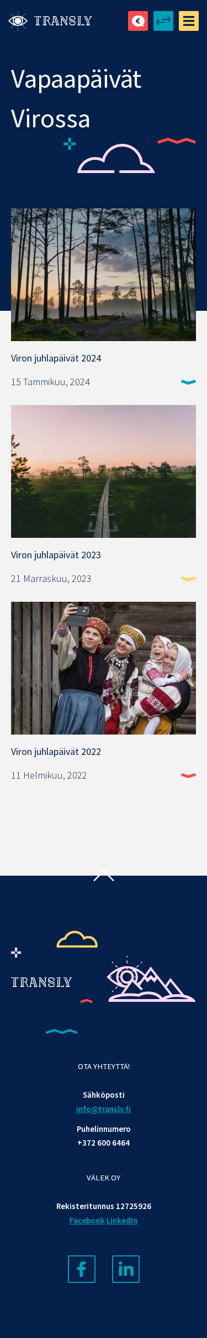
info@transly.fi (103, 1109)
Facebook (87, 1221)
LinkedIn (122, 1221)
